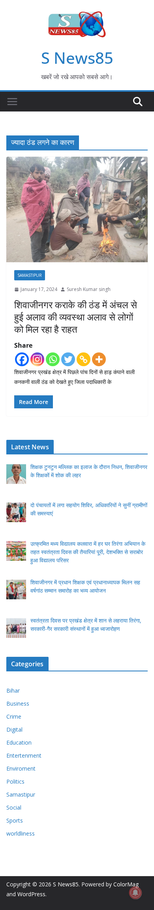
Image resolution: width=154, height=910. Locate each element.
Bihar (13, 690)
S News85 (77, 58)
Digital (14, 729)
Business (17, 703)
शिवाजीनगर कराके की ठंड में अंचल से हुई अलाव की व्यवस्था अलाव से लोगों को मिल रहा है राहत (75, 316)
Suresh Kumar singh (89, 289)
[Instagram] (37, 359)
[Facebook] (22, 359)
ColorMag (126, 884)
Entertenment (23, 755)
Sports (14, 820)
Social (13, 807)
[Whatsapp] (53, 359)
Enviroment (21, 768)
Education (19, 742)
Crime (13, 716)
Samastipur (29, 275)
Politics (15, 781)
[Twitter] (68, 359)
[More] (99, 359)
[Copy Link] (83, 359)
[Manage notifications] (135, 892)
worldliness (20, 833)
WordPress (31, 894)
